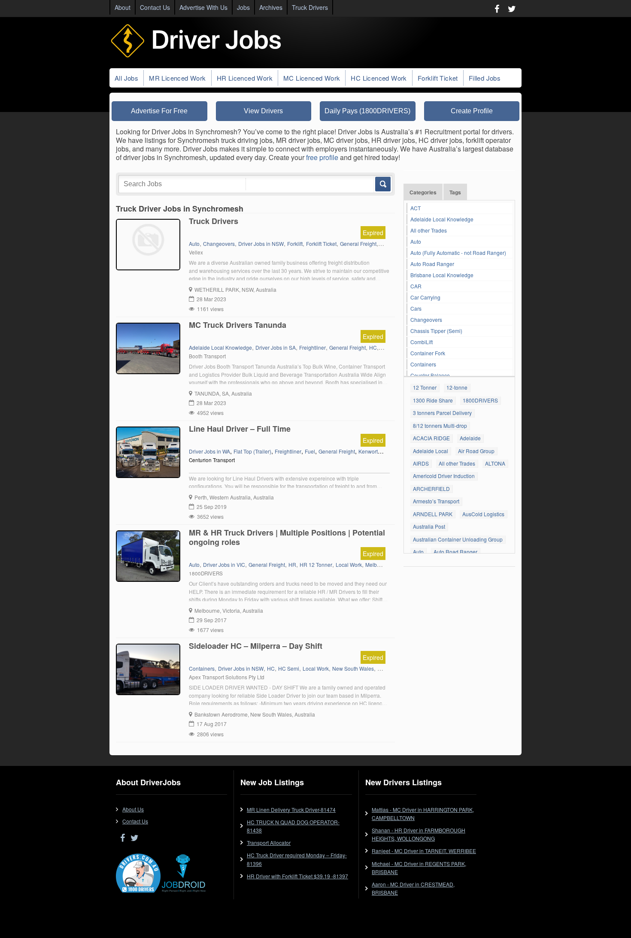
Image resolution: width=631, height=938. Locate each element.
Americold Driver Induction (444, 475)
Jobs (243, 7)
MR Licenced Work (177, 77)
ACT (415, 208)
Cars (416, 308)
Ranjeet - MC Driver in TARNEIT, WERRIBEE (424, 850)
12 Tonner (425, 387)
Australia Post (429, 526)
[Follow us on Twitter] (511, 8)
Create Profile (472, 111)
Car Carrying (425, 297)
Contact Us (155, 7)
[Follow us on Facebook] (497, 8)
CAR (416, 286)
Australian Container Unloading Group (458, 539)
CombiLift (421, 341)
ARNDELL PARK (432, 513)
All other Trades (428, 230)
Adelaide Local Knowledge (441, 219)
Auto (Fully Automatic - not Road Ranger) (458, 252)
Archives (270, 7)
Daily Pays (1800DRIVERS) (367, 111)
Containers (423, 364)
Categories (423, 192)
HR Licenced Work (245, 77)
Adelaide (470, 438)
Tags (455, 192)
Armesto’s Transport (436, 501)
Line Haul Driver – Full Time (240, 428)
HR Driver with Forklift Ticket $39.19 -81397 (297, 876)
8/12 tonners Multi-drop (440, 425)
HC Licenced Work (379, 77)
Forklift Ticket (438, 77)
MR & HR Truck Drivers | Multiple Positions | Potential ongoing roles (287, 537)
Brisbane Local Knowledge (441, 274)
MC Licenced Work (311, 77)
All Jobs (126, 77)
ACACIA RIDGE (431, 438)
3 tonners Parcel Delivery (442, 412)
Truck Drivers (310, 7)
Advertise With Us (203, 7)
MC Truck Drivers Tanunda (237, 324)
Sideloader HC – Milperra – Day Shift (255, 645)
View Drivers (263, 111)
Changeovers (426, 319)
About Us (133, 809)
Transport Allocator (269, 842)
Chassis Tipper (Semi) (436, 330)
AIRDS (421, 463)
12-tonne (456, 387)
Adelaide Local (430, 450)
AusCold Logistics (483, 513)
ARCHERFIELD (431, 488)
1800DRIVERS (480, 400)
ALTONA (495, 463)
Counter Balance (430, 375)
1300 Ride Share (433, 400)
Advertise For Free (159, 111)
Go (382, 184)
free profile (322, 157)
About (122, 7)
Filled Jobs (485, 77)
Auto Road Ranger (432, 263)
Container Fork (427, 353)
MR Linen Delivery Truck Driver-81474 (291, 809)
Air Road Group (476, 450)
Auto (415, 241)
